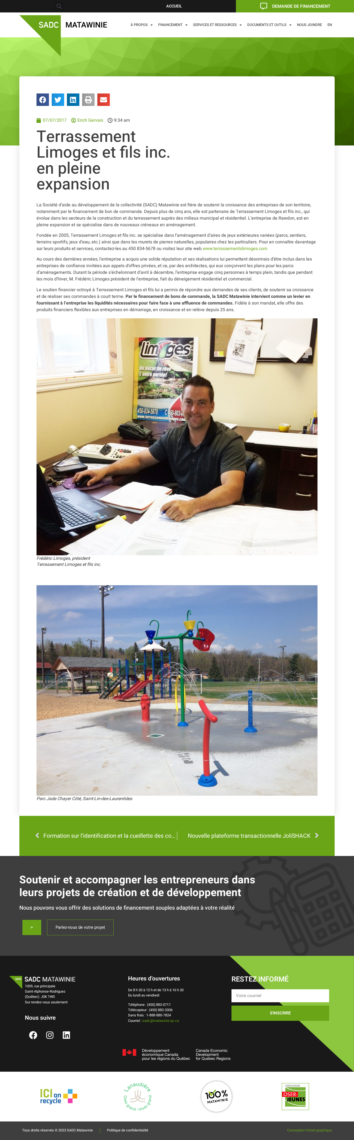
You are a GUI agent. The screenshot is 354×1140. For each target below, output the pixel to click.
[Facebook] (33, 1035)
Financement (170, 24)
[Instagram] (49, 1035)
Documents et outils (267, 24)
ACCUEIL (174, 6)
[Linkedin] (66, 1035)
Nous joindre (309, 24)
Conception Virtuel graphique (309, 1130)
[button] (59, 6)
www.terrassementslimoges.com (235, 248)
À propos (139, 24)
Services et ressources (215, 24)
